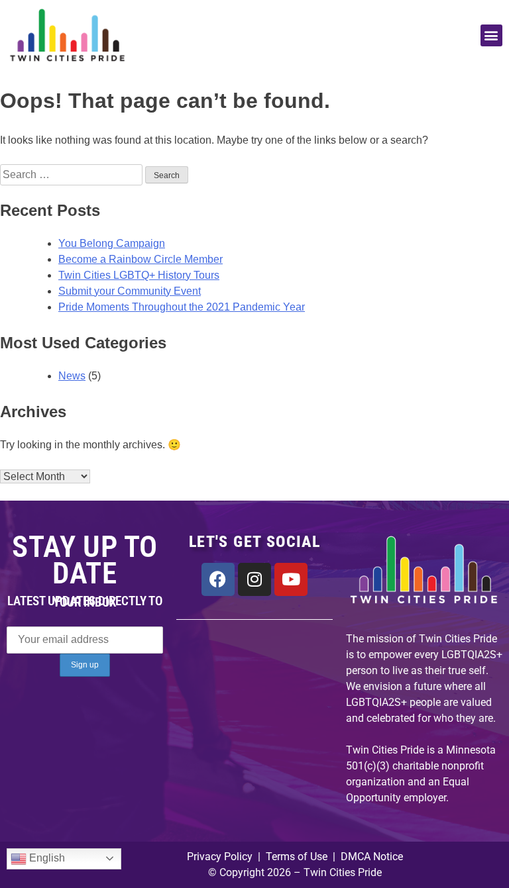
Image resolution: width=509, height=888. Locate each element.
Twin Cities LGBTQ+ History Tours (138, 275)
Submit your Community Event (129, 291)
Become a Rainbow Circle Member (140, 259)
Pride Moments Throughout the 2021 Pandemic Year (181, 307)
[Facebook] (218, 579)
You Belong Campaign (111, 243)
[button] (491, 35)
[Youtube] (291, 579)
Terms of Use (295, 856)
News (71, 375)
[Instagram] (254, 579)
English (46, 857)
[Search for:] (72, 174)
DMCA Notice (372, 856)
